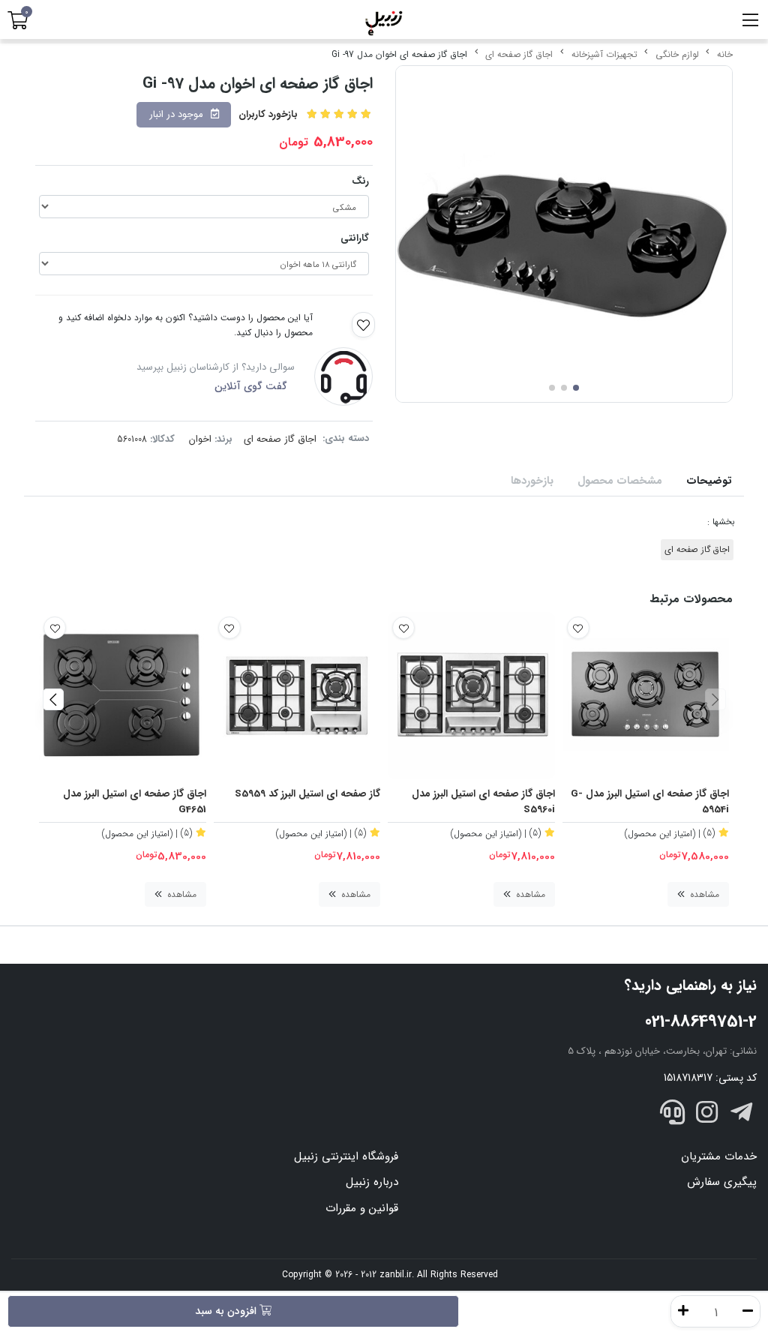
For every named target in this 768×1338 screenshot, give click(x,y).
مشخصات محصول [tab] (620, 481)
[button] (715, 699)
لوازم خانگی (677, 54)
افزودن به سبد (227, 1311)
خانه (725, 54)
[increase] (683, 1311)
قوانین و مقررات (362, 1208)
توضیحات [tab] (709, 481)
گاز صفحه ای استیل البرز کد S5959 (307, 794)
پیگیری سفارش (722, 1182)
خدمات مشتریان (719, 1157)
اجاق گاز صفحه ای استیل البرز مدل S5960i (483, 802)
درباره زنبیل (372, 1182)
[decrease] (748, 1311)
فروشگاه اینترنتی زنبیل (346, 1157)
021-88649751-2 (701, 1021)
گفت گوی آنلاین (250, 386)
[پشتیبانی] (672, 1114)
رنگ (360, 181)
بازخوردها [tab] (532, 481)
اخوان (200, 439)
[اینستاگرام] (707, 1114)
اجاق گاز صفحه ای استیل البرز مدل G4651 (134, 802)
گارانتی (354, 238)
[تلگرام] (741, 1114)
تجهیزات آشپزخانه (605, 54)
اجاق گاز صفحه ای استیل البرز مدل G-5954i (650, 802)
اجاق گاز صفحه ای (519, 54)
